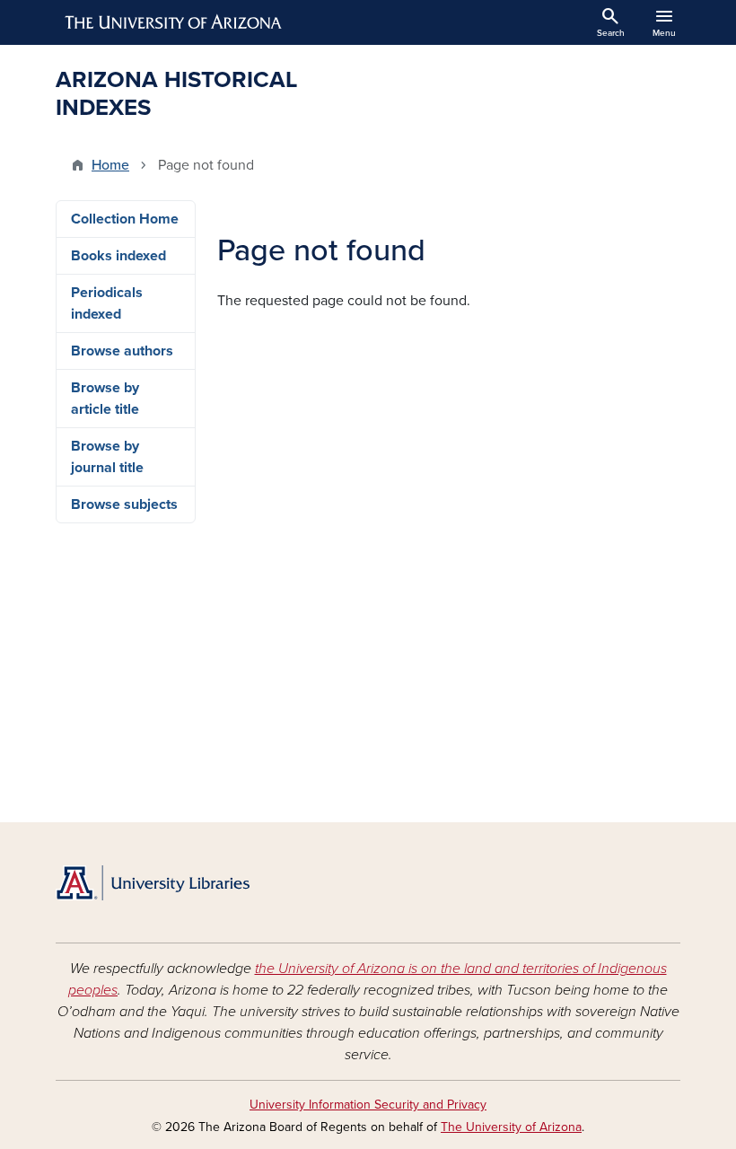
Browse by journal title (107, 457)
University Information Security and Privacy (368, 1104)
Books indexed (118, 256)
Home (110, 165)
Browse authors (122, 351)
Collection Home (125, 219)
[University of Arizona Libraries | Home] (153, 882)
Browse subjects (124, 504)
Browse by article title (105, 398)
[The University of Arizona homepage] (174, 22)
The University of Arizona (511, 1127)
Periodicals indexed (107, 303)
